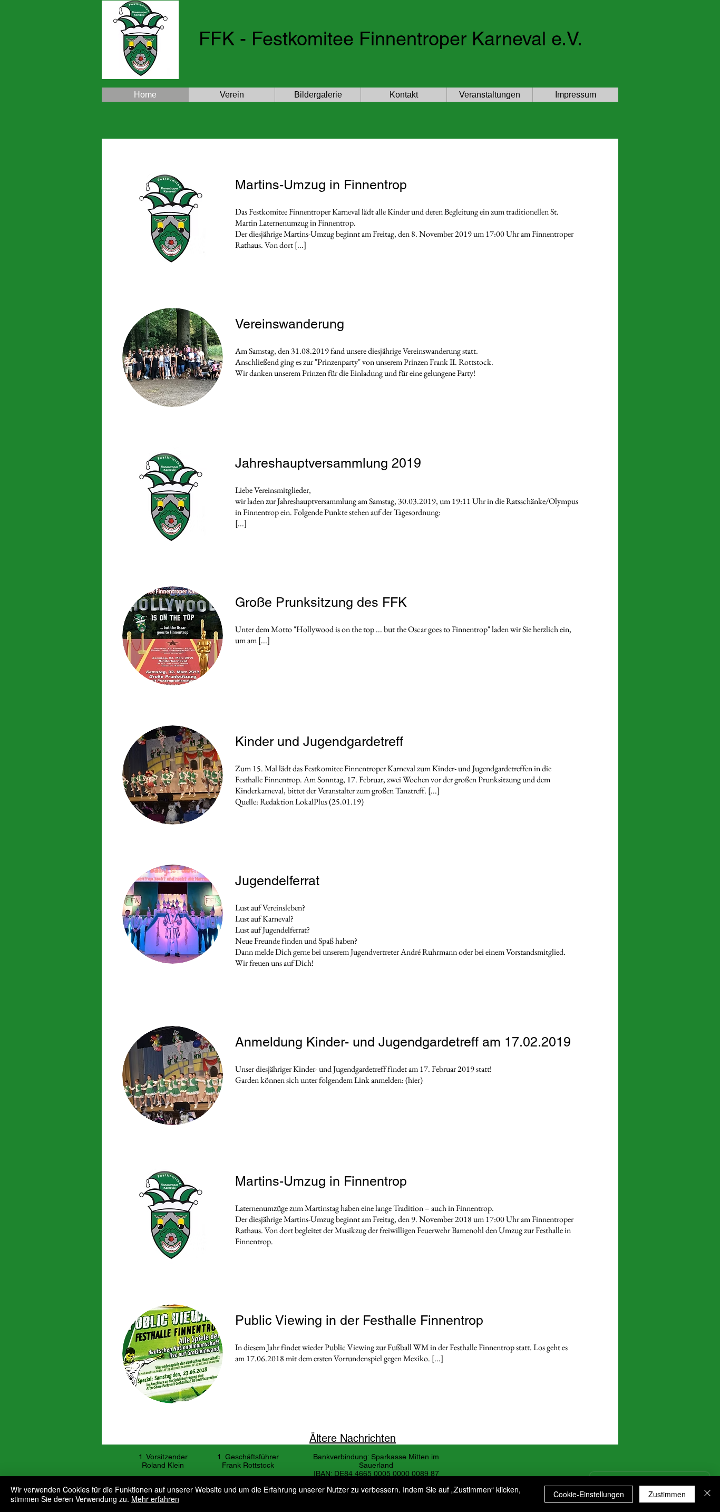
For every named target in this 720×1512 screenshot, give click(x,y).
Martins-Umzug (280, 184)
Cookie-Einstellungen (588, 1494)
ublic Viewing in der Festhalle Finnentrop (363, 1320)
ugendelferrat (280, 880)
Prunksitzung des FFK (341, 602)
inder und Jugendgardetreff (323, 741)
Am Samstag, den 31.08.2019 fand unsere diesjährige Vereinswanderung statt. (356, 350)
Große (253, 602)
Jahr (248, 463)
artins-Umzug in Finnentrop (326, 1181)
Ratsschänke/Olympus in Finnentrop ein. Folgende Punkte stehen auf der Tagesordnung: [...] (406, 512)
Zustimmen (667, 1494)
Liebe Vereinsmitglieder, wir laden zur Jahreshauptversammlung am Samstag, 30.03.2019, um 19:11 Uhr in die (370, 495)
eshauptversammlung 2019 (341, 463)
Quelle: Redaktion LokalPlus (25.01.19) (299, 801)
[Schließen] (707, 1494)
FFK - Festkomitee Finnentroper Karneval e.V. (390, 38)
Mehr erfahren (155, 1499)
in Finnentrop (368, 184)
